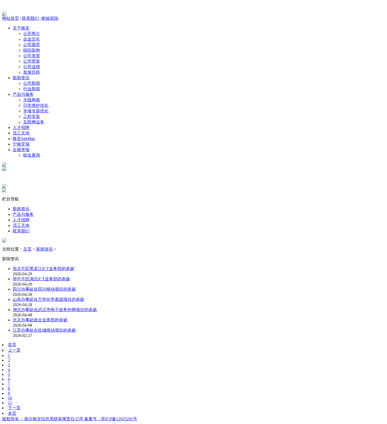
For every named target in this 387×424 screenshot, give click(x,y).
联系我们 (30, 18)
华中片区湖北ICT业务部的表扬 (41, 279)
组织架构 (31, 50)
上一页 (14, 350)
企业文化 (31, 39)
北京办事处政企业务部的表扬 (40, 320)
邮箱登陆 (50, 18)
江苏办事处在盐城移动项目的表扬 (44, 330)
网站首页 (10, 18)
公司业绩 (31, 66)
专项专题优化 (35, 111)
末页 (12, 413)
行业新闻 (31, 89)
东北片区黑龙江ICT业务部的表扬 (43, 268)
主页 (27, 249)
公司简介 (31, 33)
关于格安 (21, 28)
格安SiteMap (24, 138)
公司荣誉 (31, 61)
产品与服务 (23, 94)
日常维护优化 (35, 105)
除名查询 (31, 155)
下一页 (14, 408)
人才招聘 (21, 127)
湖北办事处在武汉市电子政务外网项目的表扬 (55, 309)
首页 (12, 344)
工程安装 (31, 116)
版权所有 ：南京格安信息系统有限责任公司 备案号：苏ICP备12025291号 (69, 419)
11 (10, 403)
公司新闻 (31, 83)
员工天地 (21, 133)
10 (10, 398)
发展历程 (31, 72)
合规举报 (21, 149)
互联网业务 (33, 122)
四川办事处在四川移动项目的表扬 (44, 289)
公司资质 (31, 55)
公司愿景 (31, 44)
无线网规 (31, 100)
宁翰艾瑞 (21, 144)
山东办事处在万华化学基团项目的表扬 (48, 299)
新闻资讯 (21, 78)
